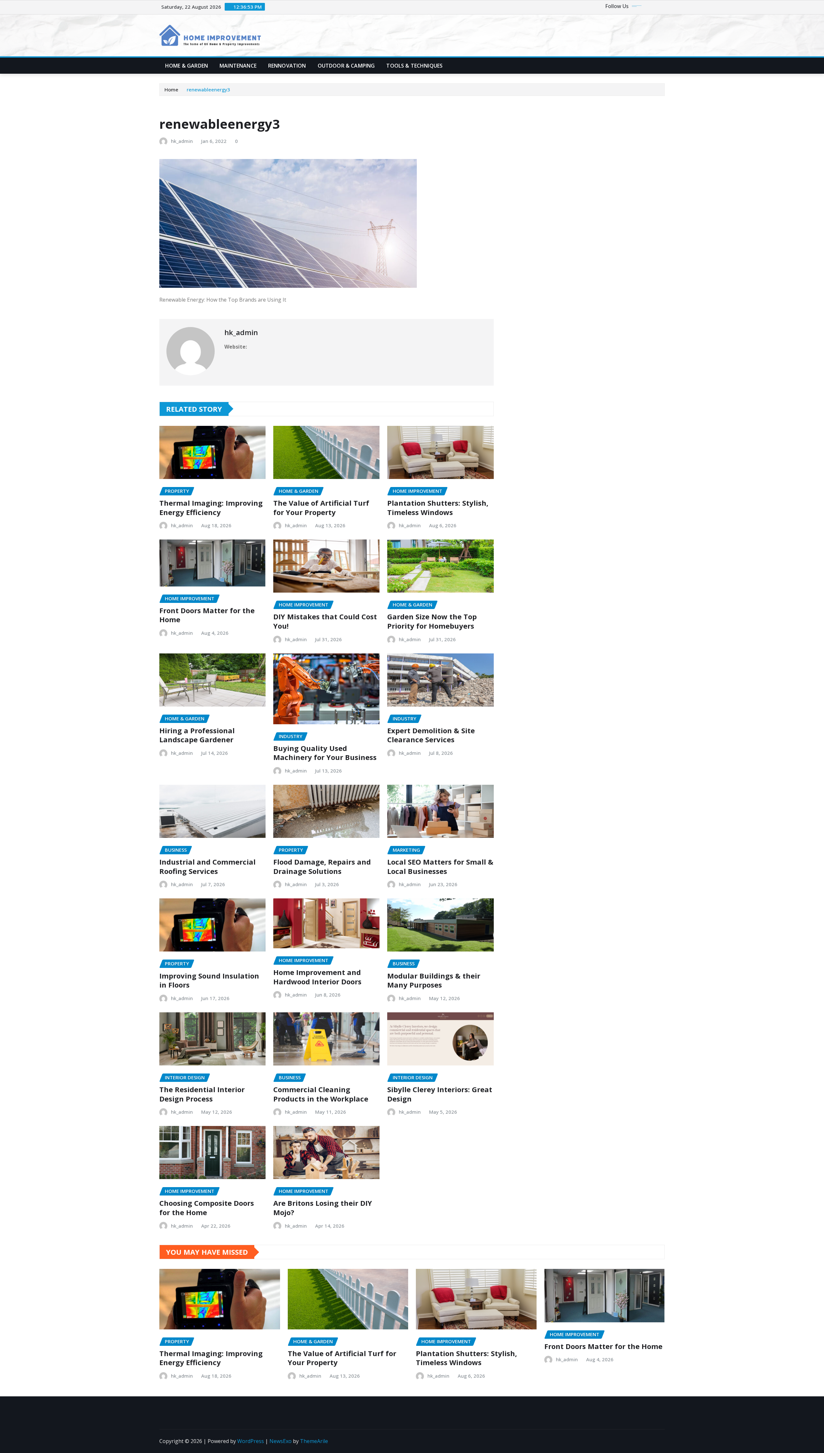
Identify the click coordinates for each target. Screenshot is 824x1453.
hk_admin (182, 141)
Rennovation (287, 65)
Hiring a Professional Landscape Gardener (197, 735)
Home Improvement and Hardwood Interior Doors (317, 976)
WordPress (250, 1441)
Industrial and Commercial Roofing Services (207, 866)
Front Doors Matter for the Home (207, 614)
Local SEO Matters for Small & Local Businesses (440, 866)
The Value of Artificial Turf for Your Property (321, 507)
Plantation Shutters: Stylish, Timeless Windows (437, 507)
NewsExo (280, 1441)
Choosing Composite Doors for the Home (206, 1207)
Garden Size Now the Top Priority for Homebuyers (432, 621)
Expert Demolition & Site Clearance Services (431, 735)
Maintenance (238, 65)
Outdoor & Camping (346, 65)
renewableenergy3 (208, 89)
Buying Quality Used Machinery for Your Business (325, 752)
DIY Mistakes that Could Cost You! (325, 621)
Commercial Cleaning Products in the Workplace (320, 1093)
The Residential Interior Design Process (202, 1093)
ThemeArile (314, 1441)
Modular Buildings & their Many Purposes (433, 980)
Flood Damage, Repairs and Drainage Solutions (322, 866)
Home (171, 89)
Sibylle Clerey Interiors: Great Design (439, 1093)
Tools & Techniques (414, 65)
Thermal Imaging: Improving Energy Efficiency (211, 507)
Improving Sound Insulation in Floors (209, 980)
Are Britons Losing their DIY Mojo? (322, 1207)
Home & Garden (186, 65)
